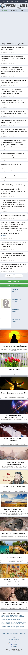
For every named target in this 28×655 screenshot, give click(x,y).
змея (15, 625)
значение (13, 626)
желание (16, 615)
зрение (8, 627)
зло (23, 623)
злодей (6, 625)
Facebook (15, 644)
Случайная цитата (15, 286)
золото (17, 626)
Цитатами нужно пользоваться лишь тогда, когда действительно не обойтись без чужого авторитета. (14, 266)
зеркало (16, 623)
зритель (12, 627)
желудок (3, 616)
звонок (2, 623)
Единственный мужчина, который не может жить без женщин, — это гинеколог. (13, 121)
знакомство (19, 625)
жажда (2, 615)
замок (13, 620)
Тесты (16, 1)
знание (8, 626)
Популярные (13, 10)
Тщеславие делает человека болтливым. (13, 215)
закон (10, 620)
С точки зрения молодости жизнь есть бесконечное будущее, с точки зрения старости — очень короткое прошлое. (12, 155)
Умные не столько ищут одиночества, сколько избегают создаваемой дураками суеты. (13, 58)
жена (7, 616)
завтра (14, 619)
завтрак (18, 619)
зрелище (22, 626)
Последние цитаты (14, 641)
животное (3, 618)
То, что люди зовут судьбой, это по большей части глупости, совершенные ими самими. (12, 102)
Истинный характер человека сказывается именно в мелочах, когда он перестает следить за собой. (13, 244)
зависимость (4, 619)
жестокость (21, 616)
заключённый (4, 620)
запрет (2, 622)
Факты (12, 1)
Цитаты (2, 1)
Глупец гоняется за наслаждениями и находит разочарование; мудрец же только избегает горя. (13, 255)
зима (20, 623)
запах (21, 620)
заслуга (15, 622)
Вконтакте (14, 646)
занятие (17, 620)
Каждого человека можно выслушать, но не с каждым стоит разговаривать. (13, 81)
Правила (14, 637)
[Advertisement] (14, 27)
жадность (23, 613)
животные (9, 618)
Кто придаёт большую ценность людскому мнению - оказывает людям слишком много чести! (14, 131)
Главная (3, 633)
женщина (12, 616)
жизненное (20, 618)
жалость (7, 615)
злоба (2, 625)
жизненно (14, 618)
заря (12, 622)
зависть (10, 619)
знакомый (3, 626)
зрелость (3, 627)
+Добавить (4, 11)
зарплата (8, 622)
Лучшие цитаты (15, 281)
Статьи (7, 1)
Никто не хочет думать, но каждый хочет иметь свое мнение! (13, 48)
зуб (16, 627)
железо (20, 615)
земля (12, 623)
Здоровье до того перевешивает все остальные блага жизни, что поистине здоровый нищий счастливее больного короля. (12, 70)
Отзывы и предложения (14, 642)
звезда (24, 622)
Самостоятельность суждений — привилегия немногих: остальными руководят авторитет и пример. (11, 91)
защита (20, 622)
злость (10, 625)
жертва (16, 616)
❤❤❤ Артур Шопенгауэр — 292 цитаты (16, 633)
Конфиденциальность (14, 639)
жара (11, 615)
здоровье (8, 623)
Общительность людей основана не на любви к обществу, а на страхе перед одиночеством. (14, 166)
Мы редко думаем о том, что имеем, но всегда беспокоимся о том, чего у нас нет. (13, 112)
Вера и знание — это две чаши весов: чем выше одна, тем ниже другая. (13, 176)
